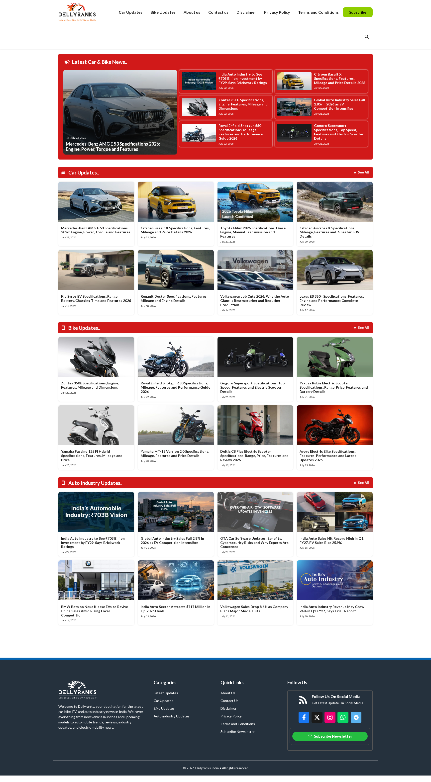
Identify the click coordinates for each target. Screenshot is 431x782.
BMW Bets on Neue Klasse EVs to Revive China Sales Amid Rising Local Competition (94, 611)
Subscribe (357, 12)
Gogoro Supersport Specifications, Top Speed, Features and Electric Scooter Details (339, 131)
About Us (227, 693)
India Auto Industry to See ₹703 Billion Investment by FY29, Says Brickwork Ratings (242, 78)
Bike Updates (163, 12)
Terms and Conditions (318, 12)
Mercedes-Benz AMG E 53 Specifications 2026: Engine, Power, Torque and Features (95, 230)
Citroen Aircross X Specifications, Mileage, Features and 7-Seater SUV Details (329, 232)
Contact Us (229, 700)
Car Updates (130, 12)
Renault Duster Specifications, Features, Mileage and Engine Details (174, 298)
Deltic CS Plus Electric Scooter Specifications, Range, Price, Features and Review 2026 (254, 455)
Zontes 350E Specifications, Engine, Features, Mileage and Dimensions (243, 104)
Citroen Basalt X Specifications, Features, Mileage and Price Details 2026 (339, 78)
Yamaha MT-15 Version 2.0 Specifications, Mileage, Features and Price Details (175, 453)
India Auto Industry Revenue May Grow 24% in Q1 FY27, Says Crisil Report (332, 609)
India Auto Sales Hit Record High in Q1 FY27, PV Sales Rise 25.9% (331, 540)
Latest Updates (166, 693)
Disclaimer (246, 12)
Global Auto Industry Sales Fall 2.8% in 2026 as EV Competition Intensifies (339, 104)
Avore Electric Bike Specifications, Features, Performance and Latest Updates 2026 (328, 455)
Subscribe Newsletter (237, 731)
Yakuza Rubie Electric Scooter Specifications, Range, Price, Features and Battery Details (334, 387)
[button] (367, 36)
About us (192, 12)
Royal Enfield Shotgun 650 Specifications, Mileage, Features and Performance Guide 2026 (240, 131)
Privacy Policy (277, 12)
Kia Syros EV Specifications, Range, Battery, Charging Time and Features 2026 (96, 298)
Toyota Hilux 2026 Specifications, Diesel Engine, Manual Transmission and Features (253, 232)
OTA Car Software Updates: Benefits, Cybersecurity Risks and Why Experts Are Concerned (254, 542)
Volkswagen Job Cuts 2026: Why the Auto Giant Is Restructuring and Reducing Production (254, 300)
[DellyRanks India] (83, 12)
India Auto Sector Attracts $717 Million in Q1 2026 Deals (175, 609)
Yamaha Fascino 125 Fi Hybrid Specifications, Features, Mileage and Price (91, 455)
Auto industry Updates (172, 716)
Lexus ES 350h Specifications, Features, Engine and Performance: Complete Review (332, 300)
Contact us (218, 12)
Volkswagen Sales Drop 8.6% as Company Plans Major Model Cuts (254, 609)
